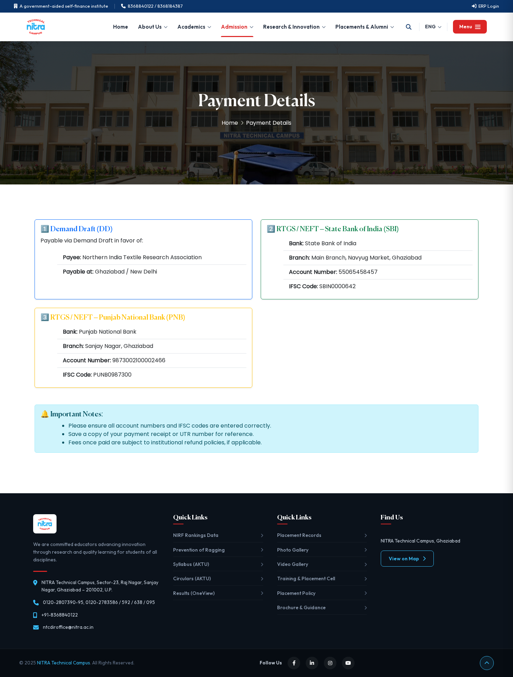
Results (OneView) (194, 593)
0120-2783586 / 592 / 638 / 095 (120, 602)
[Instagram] (330, 663)
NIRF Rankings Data (195, 535)
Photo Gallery (292, 550)
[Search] (409, 27)
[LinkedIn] (312, 663)
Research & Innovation (291, 26)
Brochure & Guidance (301, 607)
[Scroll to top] (487, 663)
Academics (191, 26)
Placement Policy (296, 593)
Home (120, 26)
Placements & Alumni (361, 26)
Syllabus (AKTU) (191, 564)
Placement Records (299, 535)
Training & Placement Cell (306, 578)
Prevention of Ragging (199, 550)
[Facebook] (294, 663)
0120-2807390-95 (63, 602)
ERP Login (488, 6)
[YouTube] (348, 663)
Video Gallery (292, 564)
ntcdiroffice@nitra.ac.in (68, 627)
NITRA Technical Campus (63, 663)
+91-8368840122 (60, 615)
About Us (150, 26)
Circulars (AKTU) (192, 578)
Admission (234, 26)
